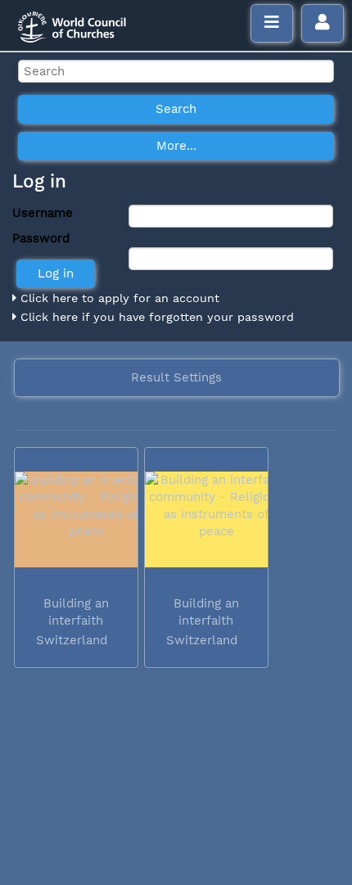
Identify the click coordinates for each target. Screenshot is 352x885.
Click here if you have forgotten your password (155, 316)
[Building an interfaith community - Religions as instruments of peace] (76, 519)
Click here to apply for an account (117, 298)
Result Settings (176, 377)
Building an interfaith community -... (74, 620)
